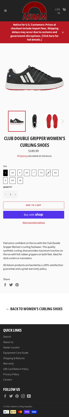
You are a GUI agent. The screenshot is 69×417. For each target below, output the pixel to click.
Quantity (7, 187)
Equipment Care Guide (15, 353)
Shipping (22, 156)
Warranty (8, 364)
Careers (7, 380)
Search (7, 337)
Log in (57, 11)
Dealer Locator (11, 347)
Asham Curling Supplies (22, 406)
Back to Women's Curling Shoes (36, 308)
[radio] (5, 173)
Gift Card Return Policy (16, 369)
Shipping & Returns (14, 358)
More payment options (34, 222)
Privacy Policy (11, 374)
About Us (8, 342)
